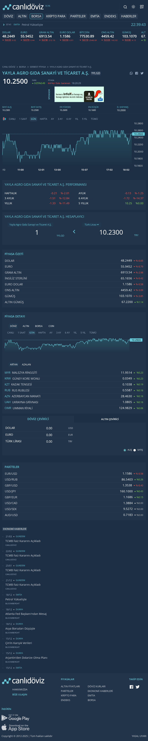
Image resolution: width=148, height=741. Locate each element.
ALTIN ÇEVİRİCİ (110, 419)
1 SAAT (23, 119)
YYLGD (60, 235)
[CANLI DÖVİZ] (23, 7)
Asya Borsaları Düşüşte (20, 628)
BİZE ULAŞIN (19, 694)
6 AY (68, 119)
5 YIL (84, 119)
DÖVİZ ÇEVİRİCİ (38, 419)
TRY (136, 235)
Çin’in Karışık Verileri (18, 643)
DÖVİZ (8, 16)
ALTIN (22, 16)
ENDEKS (110, 16)
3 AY (60, 119)
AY (52, 119)
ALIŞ (130, 450)
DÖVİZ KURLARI (97, 686)
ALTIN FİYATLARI (70, 686)
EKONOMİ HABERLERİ (100, 691)
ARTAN (14, 364)
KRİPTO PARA (55, 16)
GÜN (33, 119)
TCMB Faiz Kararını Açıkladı (23, 541)
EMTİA (95, 16)
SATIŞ (140, 450)
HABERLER (128, 16)
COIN (51, 326)
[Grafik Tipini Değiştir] (4, 119)
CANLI (12, 119)
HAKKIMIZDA (19, 689)
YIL (76, 119)
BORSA (36, 16)
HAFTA (43, 119)
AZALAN (26, 364)
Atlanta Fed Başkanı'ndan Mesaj (43, 24)
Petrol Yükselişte (16, 599)
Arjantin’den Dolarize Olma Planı (26, 657)
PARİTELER (78, 16)
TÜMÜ (94, 119)
